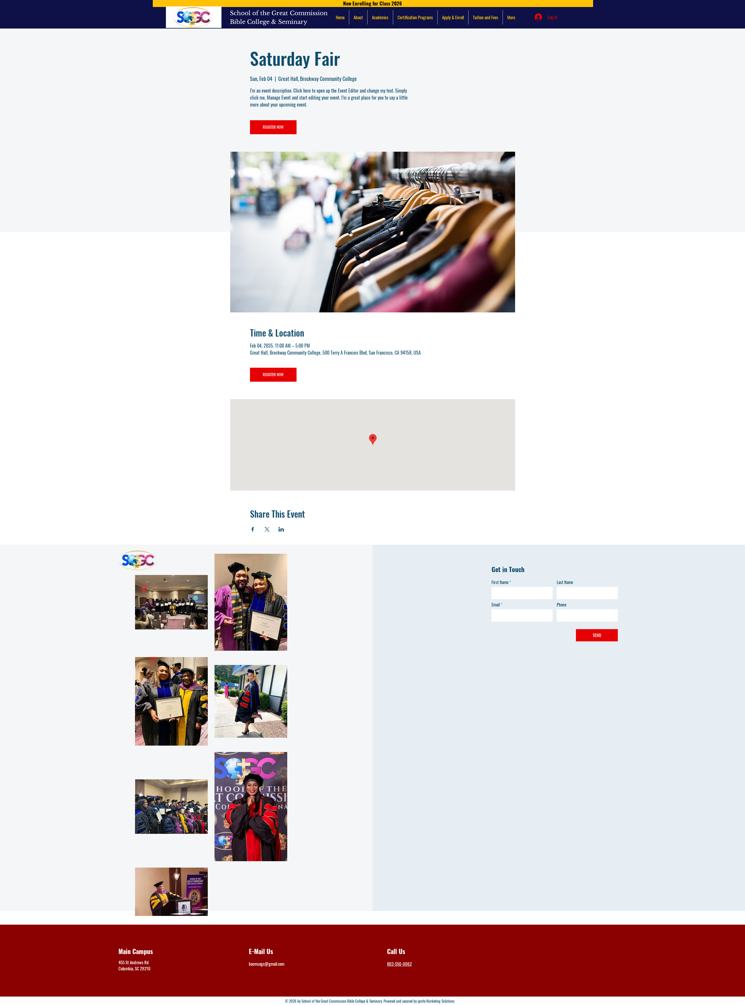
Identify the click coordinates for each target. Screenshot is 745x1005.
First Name (500, 582)
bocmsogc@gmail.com (266, 963)
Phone (561, 604)
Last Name (565, 582)
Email (496, 604)
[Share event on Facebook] (253, 529)
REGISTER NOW (273, 127)
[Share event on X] (267, 529)
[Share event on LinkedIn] (281, 529)
